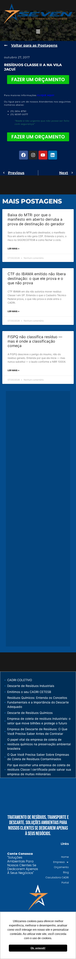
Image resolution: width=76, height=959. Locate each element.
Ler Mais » (13, 248)
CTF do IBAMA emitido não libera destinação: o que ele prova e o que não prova (37, 278)
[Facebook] (23, 155)
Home (65, 857)
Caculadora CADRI (57, 877)
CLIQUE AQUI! (45, 95)
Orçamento (61, 867)
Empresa (59, 862)
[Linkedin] (52, 155)
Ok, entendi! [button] (38, 948)
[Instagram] (33, 155)
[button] (38, 31)
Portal (65, 882)
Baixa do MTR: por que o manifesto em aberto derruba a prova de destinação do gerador (36, 219)
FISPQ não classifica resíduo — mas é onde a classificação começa (35, 341)
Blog (66, 872)
